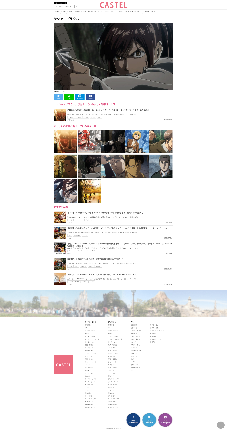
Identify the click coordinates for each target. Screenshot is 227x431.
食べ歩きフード (90, 407)
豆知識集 (88, 393)
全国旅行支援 (89, 404)
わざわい (85, 281)
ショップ (88, 387)
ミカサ (93, 117)
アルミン (79, 117)
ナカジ (87, 251)
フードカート (79, 220)
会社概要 (153, 333)
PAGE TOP (221, 425)
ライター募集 (154, 328)
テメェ (90, 266)
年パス (133, 370)
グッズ (85, 235)
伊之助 (70, 266)
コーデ (133, 342)
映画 (132, 359)
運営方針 (153, 342)
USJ (70, 235)
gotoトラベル (89, 402)
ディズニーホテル (90, 379)
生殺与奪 (83, 266)
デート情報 (88, 396)
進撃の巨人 (77, 235)
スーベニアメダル (90, 399)
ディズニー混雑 (90, 336)
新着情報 (88, 325)
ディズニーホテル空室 (92, 339)
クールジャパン (78, 251)
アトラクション (90, 342)
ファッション (89, 373)
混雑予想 (134, 328)
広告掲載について (155, 339)
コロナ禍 (98, 266)
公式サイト (61, 91)
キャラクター (89, 384)
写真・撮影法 (89, 359)
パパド (70, 220)
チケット (88, 333)
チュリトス (89, 220)
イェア (92, 281)
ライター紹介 (154, 325)
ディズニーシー (90, 331)
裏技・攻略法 (89, 345)
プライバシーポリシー (157, 331)
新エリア (88, 376)
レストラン (88, 356)
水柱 (76, 266)
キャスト (88, 370)
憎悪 (99, 117)
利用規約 (153, 336)
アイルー (94, 251)
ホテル (133, 362)
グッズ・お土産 (90, 382)
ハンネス (71, 117)
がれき (86, 117)
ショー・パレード (90, 353)
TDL (86, 328)
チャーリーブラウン (74, 281)
